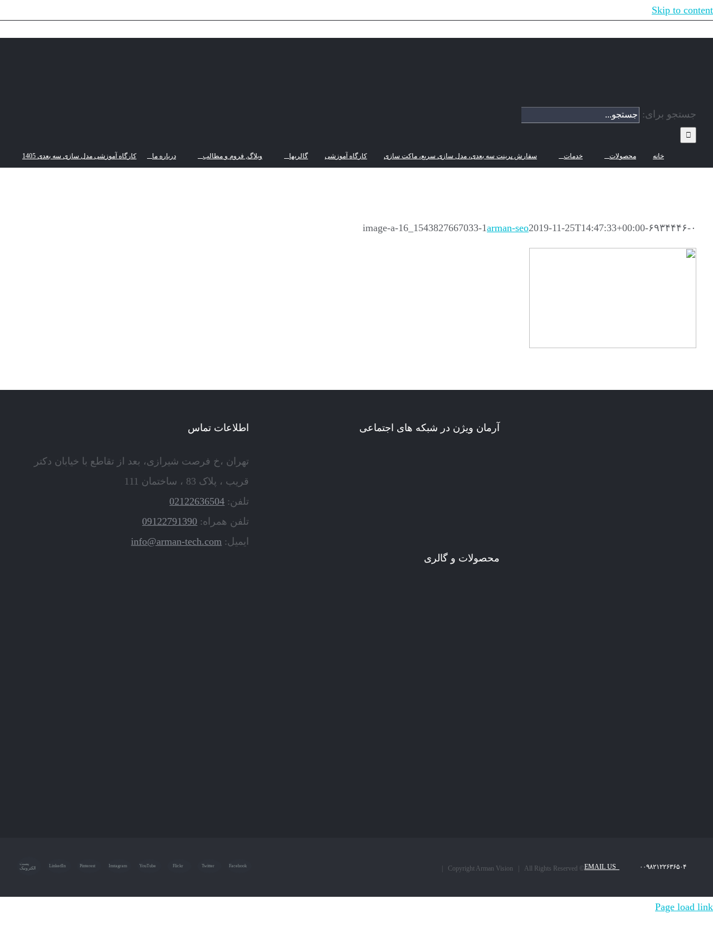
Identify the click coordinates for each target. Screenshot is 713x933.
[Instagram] (480, 461)
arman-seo (508, 227)
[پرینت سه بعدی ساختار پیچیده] (398, 698)
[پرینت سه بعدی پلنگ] (315, 698)
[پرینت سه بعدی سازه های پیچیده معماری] (357, 605)
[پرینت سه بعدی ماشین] (398, 792)
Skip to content (682, 10)
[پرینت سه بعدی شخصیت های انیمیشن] (315, 651)
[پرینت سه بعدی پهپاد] (315, 745)
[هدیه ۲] (398, 651)
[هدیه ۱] (357, 651)
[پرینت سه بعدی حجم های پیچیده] (398, 605)
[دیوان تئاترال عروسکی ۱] (357, 745)
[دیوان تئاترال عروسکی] (398, 745)
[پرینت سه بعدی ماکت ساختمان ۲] (480, 745)
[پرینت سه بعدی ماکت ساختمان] (439, 745)
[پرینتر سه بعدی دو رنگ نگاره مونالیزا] (480, 651)
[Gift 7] (439, 605)
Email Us (601, 867)
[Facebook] (496, 461)
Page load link (684, 906)
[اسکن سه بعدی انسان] (480, 605)
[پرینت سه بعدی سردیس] (315, 605)
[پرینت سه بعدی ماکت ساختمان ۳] (357, 698)
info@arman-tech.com (176, 541)
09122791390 (169, 521)
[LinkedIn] (465, 461)
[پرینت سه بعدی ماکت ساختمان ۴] (480, 698)
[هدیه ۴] (439, 651)
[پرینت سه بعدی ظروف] (439, 698)
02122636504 (196, 501)
